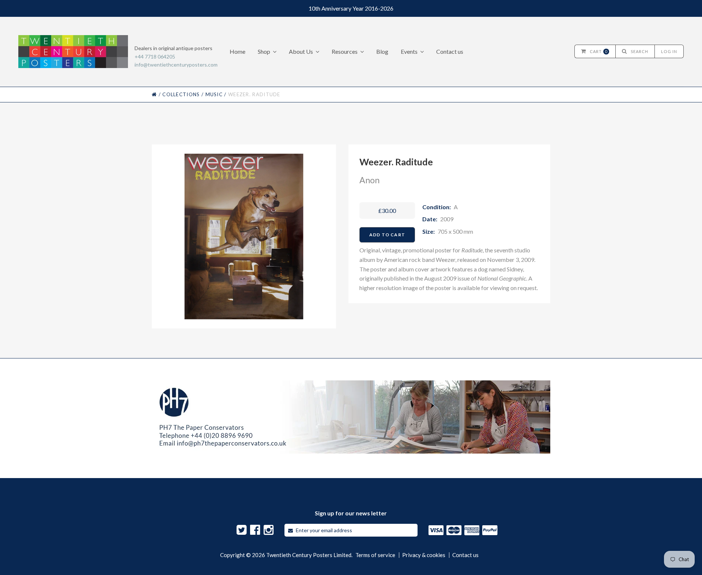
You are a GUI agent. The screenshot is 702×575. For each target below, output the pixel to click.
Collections (181, 94)
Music (214, 94)
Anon (369, 180)
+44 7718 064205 (155, 56)
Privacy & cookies (423, 555)
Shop (264, 51)
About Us (301, 51)
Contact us (449, 51)
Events (409, 51)
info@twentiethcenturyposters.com (176, 64)
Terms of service (375, 555)
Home (237, 51)
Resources (345, 51)
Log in (669, 51)
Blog (382, 51)
